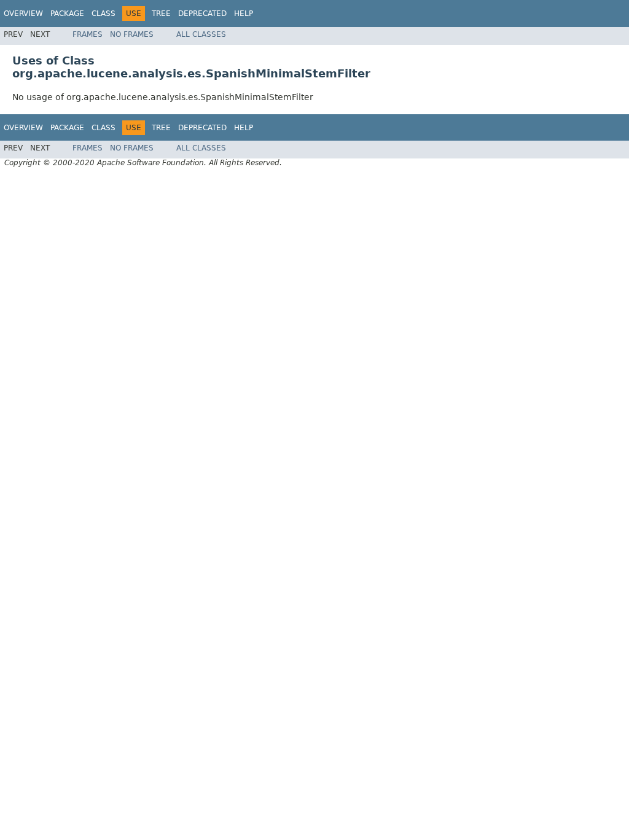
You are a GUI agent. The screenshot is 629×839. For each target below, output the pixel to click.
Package (67, 13)
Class (103, 13)
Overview (23, 13)
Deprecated (202, 13)
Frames (87, 34)
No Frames (132, 34)
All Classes (201, 34)
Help (243, 13)
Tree (161, 13)
